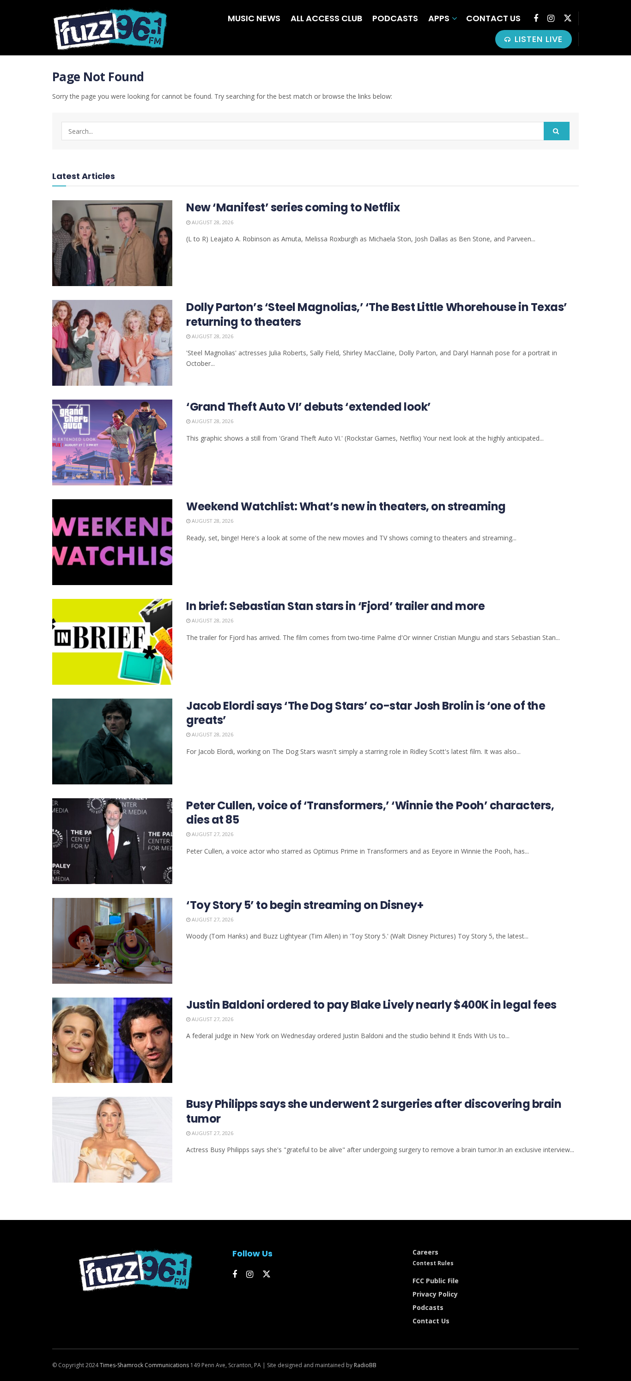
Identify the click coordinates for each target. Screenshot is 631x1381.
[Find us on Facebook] (536, 18)
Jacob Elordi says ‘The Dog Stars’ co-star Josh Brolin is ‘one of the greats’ (365, 713)
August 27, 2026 (211, 834)
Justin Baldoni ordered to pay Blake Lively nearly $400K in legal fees (371, 1004)
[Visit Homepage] (110, 28)
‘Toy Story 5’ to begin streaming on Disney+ (304, 905)
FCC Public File (436, 1280)
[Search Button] (557, 131)
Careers (425, 1252)
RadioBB (365, 1365)
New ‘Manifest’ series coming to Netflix (293, 207)
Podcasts (395, 18)
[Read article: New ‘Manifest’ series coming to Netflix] (112, 243)
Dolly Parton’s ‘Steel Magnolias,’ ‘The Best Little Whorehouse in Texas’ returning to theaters (376, 314)
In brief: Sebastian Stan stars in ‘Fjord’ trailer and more (335, 606)
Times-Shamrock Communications (144, 1365)
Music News (254, 18)
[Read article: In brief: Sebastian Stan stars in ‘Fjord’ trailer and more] (112, 642)
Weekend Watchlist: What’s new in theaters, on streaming (346, 506)
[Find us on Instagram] (550, 18)
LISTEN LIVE (537, 39)
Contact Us (493, 18)
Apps (438, 18)
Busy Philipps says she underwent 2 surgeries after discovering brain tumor (373, 1111)
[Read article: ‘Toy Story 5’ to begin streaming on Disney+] (112, 941)
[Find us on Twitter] (568, 18)
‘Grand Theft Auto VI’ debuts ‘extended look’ (308, 406)
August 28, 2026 (211, 222)
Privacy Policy (435, 1294)
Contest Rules (433, 1263)
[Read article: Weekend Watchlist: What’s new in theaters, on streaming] (112, 542)
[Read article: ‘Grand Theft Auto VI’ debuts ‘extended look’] (112, 442)
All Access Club (326, 18)
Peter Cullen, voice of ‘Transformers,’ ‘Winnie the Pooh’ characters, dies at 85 (370, 812)
